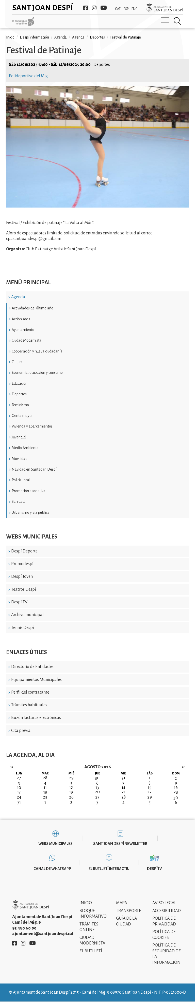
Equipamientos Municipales (36, 679)
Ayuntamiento (23, 330)
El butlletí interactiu (109, 869)
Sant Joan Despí (42, 8)
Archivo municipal (27, 615)
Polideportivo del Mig (28, 76)
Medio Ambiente (25, 448)
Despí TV (19, 602)
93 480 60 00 (24, 928)
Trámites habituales (29, 705)
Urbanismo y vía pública (31, 512)
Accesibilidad (166, 910)
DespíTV (154, 869)
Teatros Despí (23, 589)
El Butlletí (90, 951)
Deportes (19, 394)
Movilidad (19, 459)
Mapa (121, 903)
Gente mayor (22, 416)
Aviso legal (164, 903)
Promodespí (22, 564)
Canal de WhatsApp (52, 869)
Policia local (21, 480)
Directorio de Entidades (32, 666)
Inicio (10, 37)
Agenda (18, 297)
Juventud (19, 437)
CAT (118, 9)
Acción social (21, 319)
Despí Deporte (24, 551)
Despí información (34, 37)
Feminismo (20, 405)
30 (175, 797)
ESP (126, 9)
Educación (19, 383)
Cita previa (20, 730)
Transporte (128, 910)
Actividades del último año (32, 308)
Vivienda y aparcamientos (32, 426)
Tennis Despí (22, 627)
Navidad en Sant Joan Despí (34, 469)
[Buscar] (177, 21)
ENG (135, 9)
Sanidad (18, 501)
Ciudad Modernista (26, 340)
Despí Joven (22, 576)
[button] (97, 206)
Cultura (17, 362)
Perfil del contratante (30, 692)
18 (45, 792)
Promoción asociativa (28, 491)
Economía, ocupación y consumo (37, 372)
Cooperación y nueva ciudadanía (37, 351)
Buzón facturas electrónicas (36, 717)
